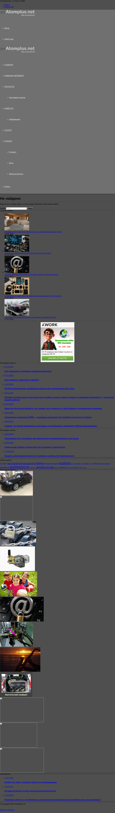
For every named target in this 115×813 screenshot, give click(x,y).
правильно (32, 467)
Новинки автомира (14, 76)
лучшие (85, 463)
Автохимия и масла (17, 98)
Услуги (8, 130)
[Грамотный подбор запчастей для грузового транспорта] (16, 251)
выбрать (65, 463)
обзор (96, 463)
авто (5, 463)
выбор (56, 463)
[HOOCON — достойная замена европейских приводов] (22, 722)
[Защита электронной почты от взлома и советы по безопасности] (16, 272)
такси (80, 467)
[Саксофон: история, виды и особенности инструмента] (20, 671)
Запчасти (9, 87)
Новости (8, 108)
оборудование (104, 464)
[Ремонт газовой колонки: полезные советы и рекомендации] (16, 646)
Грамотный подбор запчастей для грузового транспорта (27, 253)
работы (56, 467)
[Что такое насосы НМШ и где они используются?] (16, 520)
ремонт (63, 467)
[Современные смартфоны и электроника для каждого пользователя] (16, 294)
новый (91, 464)
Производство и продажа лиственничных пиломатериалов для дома (33, 232)
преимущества (45, 467)
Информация (14, 119)
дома (73, 463)
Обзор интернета (16, 174)
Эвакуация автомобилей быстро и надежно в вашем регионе (30, 317)
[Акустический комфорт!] (16, 696)
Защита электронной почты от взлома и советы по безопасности (31, 274)
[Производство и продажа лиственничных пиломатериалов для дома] (16, 230)
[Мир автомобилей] (17, 15)
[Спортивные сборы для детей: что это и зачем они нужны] (18, 596)
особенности (19, 467)
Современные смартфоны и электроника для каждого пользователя (33, 296)
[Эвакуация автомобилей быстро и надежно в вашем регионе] (16, 315)
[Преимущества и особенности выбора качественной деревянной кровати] (22, 772)
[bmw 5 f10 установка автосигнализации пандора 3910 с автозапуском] (16, 495)
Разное (8, 141)
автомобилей (15, 463)
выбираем (48, 463)
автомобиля (29, 463)
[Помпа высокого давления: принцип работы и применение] (17, 570)
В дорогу (12, 152)
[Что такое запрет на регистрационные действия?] (18, 545)
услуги (85, 467)
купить (78, 463)
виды (40, 463)
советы (75, 467)
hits (1, 464)
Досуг (11, 163)
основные (4, 467)
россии (69, 467)
